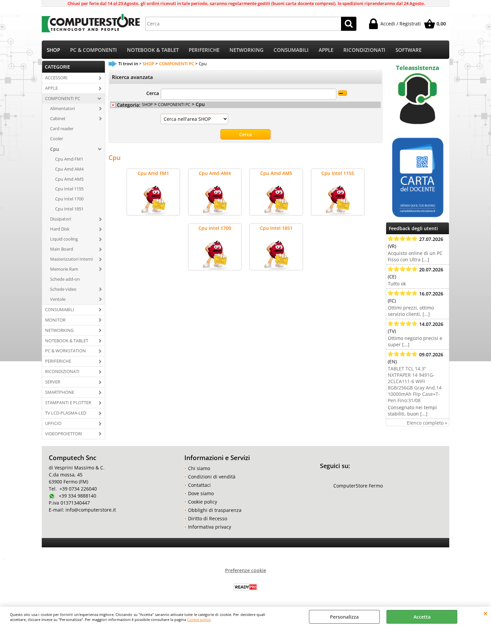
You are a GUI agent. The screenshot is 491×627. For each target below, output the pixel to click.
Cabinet (57, 118)
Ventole (57, 299)
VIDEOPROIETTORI (63, 434)
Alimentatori (62, 108)
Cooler (56, 139)
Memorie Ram (64, 269)
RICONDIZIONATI (364, 50)
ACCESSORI (56, 78)
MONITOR (55, 320)
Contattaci (199, 485)
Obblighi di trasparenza (214, 510)
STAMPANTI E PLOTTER (68, 402)
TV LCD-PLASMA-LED (65, 413)
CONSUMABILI (291, 50)
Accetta (422, 617)
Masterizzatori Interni (71, 259)
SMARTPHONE (59, 392)
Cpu (54, 149)
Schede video (63, 289)
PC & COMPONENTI (93, 50)
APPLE (326, 50)
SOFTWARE (408, 50)
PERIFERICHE (204, 50)
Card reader (61, 128)
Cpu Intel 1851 (69, 209)
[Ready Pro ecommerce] (245, 587)
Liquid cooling (64, 239)
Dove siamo (201, 493)
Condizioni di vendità (211, 476)
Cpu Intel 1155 (69, 189)
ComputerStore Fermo (358, 485)
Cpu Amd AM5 (69, 179)
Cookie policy (198, 619)
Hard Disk (59, 229)
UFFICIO (53, 423)
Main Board (61, 249)
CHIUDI (485, 613)
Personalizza (344, 617)
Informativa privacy (209, 527)
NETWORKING (246, 50)
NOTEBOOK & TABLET (153, 50)
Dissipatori (60, 219)
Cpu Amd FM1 (69, 159)
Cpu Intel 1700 (69, 199)
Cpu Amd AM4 (69, 169)
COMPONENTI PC (62, 98)
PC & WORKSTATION (65, 351)
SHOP (53, 50)
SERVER (52, 382)
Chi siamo (199, 468)
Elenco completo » (427, 423)
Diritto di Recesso (207, 518)
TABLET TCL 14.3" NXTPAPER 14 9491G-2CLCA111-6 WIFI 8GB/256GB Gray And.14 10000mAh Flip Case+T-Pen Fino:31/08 (415, 384)
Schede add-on (65, 279)
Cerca (152, 93)
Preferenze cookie (245, 570)
